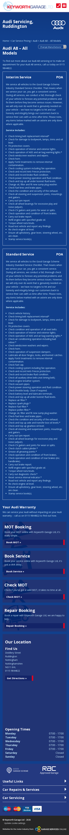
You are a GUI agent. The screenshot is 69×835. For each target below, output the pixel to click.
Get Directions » (17, 678)
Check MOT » (14, 596)
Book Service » (15, 571)
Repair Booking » (16, 625)
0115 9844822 (12, 670)
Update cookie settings (14, 823)
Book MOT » (13, 542)
